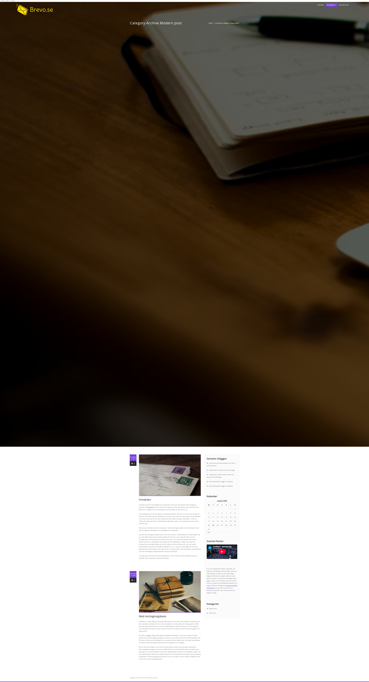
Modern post (213, 608)
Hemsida (321, 5)
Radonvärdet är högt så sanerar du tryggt (222, 470)
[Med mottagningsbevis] (170, 592)
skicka (149, 635)
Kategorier (331, 5)
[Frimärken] (170, 475)
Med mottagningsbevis (152, 616)
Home (211, 23)
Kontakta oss (344, 5)
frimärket (151, 507)
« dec (208, 532)
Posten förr (212, 613)
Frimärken (145, 499)
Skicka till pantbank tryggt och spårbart (221, 481)
